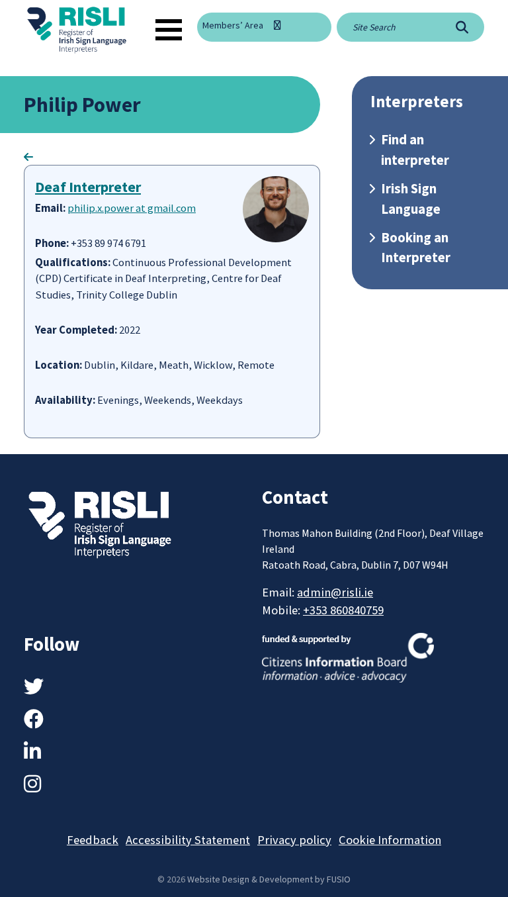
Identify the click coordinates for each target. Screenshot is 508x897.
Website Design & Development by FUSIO (269, 879)
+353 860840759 (343, 610)
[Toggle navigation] (169, 30)
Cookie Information (390, 839)
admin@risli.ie (335, 592)
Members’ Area (232, 25)
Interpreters (416, 101)
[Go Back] (28, 157)
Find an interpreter (415, 150)
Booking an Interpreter (415, 248)
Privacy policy (294, 839)
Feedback (92, 839)
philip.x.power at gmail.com (131, 208)
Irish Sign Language (411, 199)
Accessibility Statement (188, 839)
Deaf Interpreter (88, 186)
